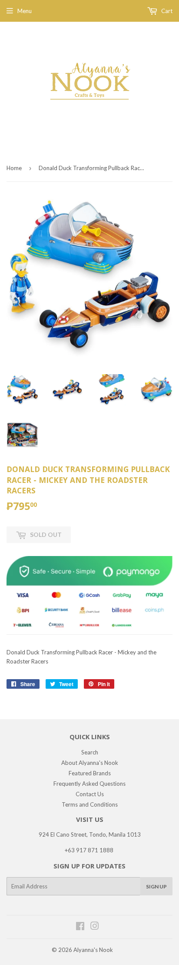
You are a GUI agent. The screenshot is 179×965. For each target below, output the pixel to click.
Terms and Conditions (90, 804)
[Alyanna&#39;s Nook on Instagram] (94, 927)
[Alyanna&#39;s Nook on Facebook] (80, 927)
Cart (166, 10)
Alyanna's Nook (93, 949)
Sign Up (156, 886)
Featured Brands (90, 773)
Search (89, 752)
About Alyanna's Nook (89, 762)
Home (14, 167)
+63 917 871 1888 (89, 850)
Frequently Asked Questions (89, 783)
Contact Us (90, 794)
